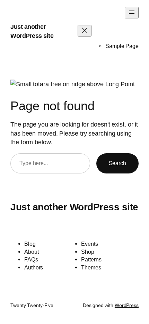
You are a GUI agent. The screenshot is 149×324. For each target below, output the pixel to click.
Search (117, 163)
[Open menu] (132, 12)
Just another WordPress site (74, 206)
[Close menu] (84, 31)
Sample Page (122, 46)
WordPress (127, 305)
